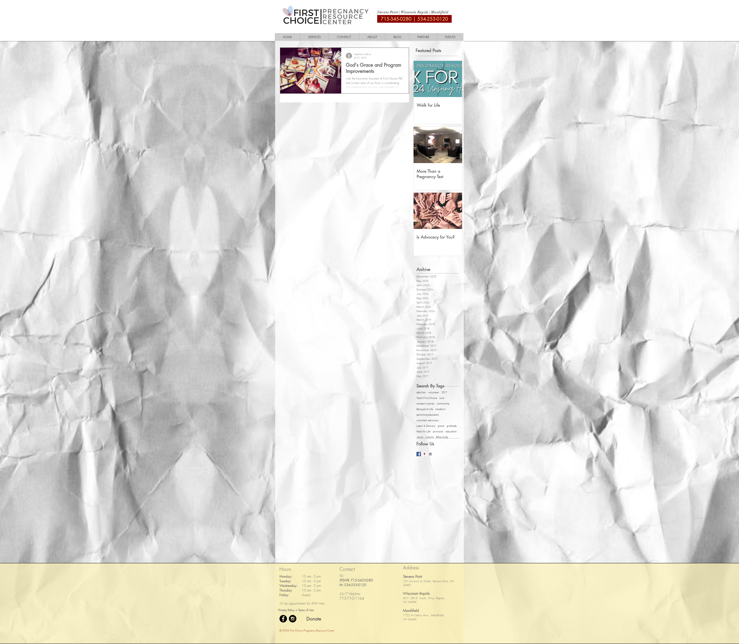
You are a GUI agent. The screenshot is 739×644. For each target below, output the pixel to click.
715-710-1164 (351, 598)
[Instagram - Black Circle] (292, 618)
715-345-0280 (396, 19)
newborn (440, 409)
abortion (421, 392)
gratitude (452, 426)
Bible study (442, 437)
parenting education (427, 415)
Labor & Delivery (426, 426)
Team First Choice (426, 398)
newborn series (425, 403)
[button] (314, 37)
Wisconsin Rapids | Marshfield (424, 12)
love (441, 398)
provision (438, 431)
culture (430, 437)
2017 (444, 392)
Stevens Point (387, 12)
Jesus (419, 437)
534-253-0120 (432, 19)
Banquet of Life (424, 409)
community (443, 403)
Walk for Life (423, 431)
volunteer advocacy (427, 420)
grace (441, 426)
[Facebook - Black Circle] (283, 618)
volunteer (433, 392)
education (451, 431)
